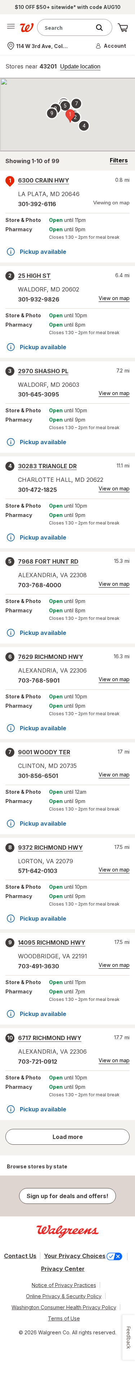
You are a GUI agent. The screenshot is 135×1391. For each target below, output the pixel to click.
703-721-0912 (37, 1061)
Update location (80, 66)
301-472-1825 (37, 489)
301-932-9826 (38, 299)
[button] (111, 46)
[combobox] (65, 27)
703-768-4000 (39, 585)
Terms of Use (64, 1318)
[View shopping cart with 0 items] (123, 27)
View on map (114, 298)
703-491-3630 (38, 966)
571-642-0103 (37, 870)
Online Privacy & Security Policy (64, 1296)
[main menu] (10, 27)
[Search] (103, 27)
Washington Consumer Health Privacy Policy (64, 1307)
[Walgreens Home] (26, 27)
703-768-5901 (38, 680)
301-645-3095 (38, 394)
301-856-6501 (38, 775)
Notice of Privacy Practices (64, 1285)
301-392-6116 (37, 204)
